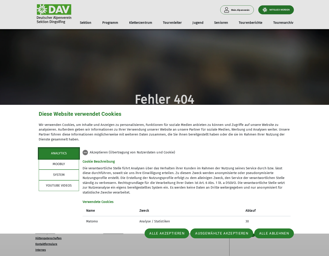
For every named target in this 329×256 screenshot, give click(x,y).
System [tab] (59, 175)
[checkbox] (187, 152)
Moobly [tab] (59, 164)
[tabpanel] (187, 187)
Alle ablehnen (274, 233)
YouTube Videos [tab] (59, 185)
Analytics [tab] (59, 153)
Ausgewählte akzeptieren (221, 233)
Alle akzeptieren (166, 233)
